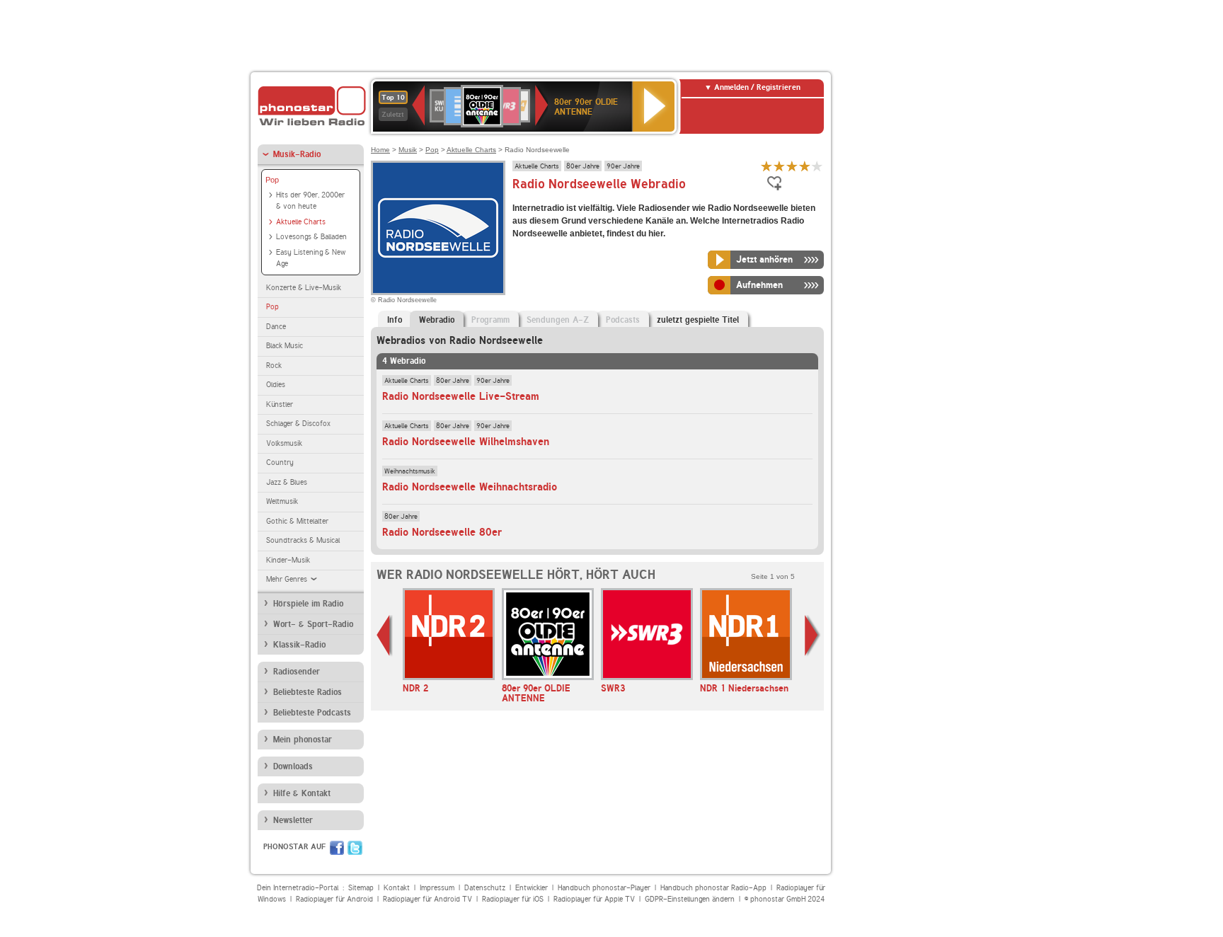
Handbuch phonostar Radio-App (713, 887)
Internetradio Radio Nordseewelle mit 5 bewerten (817, 166)
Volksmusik (284, 443)
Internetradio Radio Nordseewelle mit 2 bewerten (779, 166)
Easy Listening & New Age (310, 258)
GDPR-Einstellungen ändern (690, 899)
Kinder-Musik (288, 560)
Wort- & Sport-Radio (313, 624)
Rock (274, 365)
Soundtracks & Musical (303, 540)
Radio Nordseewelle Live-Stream (460, 396)
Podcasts (623, 320)
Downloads (293, 766)
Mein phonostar (302, 740)
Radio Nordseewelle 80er (442, 532)
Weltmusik (282, 501)
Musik (407, 150)
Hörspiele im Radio (308, 604)
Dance (276, 326)
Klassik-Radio (299, 645)
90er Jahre (623, 165)
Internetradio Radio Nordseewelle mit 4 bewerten (804, 166)
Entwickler (531, 887)
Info (394, 320)
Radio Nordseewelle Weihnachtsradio (469, 487)
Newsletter (293, 820)
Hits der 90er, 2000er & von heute (310, 201)
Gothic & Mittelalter (297, 521)
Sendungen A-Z (558, 320)
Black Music (284, 345)
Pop (272, 180)
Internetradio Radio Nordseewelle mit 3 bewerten (792, 166)
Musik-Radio (297, 154)
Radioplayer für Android (334, 899)
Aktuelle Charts (301, 221)
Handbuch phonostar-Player (604, 887)
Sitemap (361, 887)
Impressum (437, 887)
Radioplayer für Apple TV (594, 899)
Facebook (337, 848)
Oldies (275, 384)
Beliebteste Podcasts (312, 713)
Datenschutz (484, 887)
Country (280, 462)
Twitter (355, 848)
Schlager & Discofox (298, 423)
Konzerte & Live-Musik (303, 287)
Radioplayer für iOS (513, 899)
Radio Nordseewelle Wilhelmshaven (465, 441)
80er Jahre (582, 165)
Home (380, 150)
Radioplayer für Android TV (427, 899)
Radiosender (296, 672)
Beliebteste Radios (307, 692)
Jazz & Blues (286, 482)
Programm (490, 320)
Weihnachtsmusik (409, 470)
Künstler (279, 404)
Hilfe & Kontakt (302, 793)
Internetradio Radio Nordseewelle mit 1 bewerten (766, 166)
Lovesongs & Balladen (311, 236)
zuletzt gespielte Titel (698, 320)
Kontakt (397, 887)
